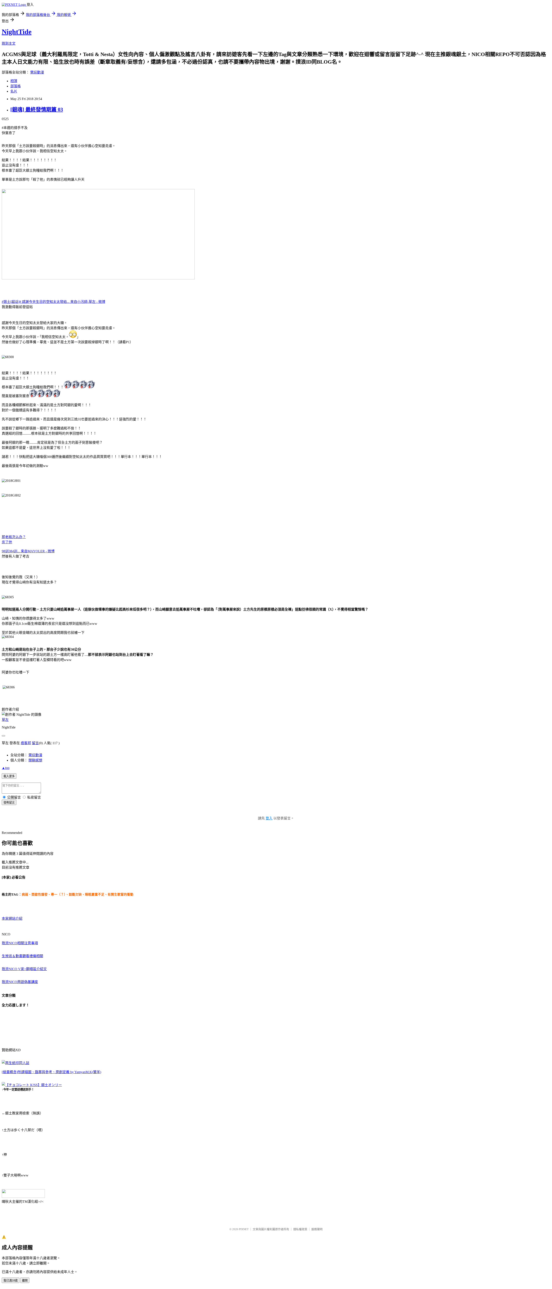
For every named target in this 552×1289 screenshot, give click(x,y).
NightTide (16, 32)
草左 (5, 720)
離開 (25, 1280)
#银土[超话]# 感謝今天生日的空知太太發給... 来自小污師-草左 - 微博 (53, 302)
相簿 (13, 81)
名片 (13, 91)
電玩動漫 (37, 72)
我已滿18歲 (10, 1280)
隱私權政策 (300, 1229)
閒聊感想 (35, 760)
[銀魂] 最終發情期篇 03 (36, 109)
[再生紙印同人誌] (15, 1063)
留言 (35, 743)
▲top (5, 768)
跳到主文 (9, 43)
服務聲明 (317, 1229)
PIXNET (244, 1229)
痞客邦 (26, 743)
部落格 (15, 86)
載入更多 (9, 776)
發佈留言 (9, 802)
